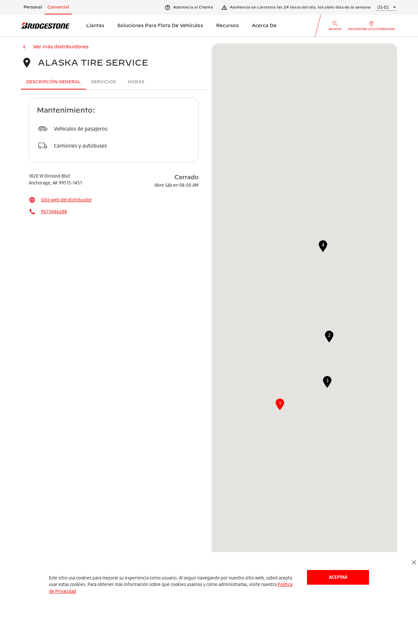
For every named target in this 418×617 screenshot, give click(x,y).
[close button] (414, 563)
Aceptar (338, 577)
